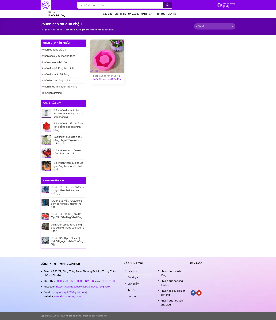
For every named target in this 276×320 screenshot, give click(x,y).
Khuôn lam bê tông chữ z (56, 80)
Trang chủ (106, 14)
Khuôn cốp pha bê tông (55, 62)
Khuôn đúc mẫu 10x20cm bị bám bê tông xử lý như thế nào (67, 203)
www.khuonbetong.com (67, 296)
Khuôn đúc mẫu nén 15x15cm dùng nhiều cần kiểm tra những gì (67, 190)
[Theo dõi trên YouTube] (199, 293)
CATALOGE (133, 14)
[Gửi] (167, 5)
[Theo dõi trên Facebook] (193, 293)
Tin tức (161, 14)
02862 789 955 (65, 281)
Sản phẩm (146, 14)
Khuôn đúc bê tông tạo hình (58, 68)
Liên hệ (172, 14)
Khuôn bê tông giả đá (54, 49)
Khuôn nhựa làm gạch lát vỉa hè (59, 86)
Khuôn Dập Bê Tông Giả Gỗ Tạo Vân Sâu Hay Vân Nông (66, 216)
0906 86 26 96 (85, 281)
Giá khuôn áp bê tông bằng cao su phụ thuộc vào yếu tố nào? (67, 227)
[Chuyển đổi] (83, 80)
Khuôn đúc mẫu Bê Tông (55, 74)
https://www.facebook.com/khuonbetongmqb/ (83, 286)
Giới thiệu (120, 14)
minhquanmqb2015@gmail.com (68, 292)
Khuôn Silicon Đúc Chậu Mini (106, 79)
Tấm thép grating (52, 93)
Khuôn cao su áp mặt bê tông (58, 56)
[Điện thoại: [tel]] (226, 5)
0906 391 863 (108, 281)
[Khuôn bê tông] (57, 5)
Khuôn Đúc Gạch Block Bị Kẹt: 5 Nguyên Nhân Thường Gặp (67, 241)
